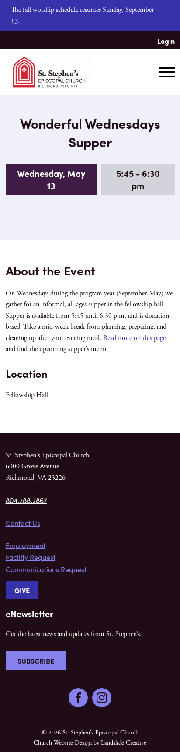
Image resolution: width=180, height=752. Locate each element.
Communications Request (46, 569)
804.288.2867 (26, 500)
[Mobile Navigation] (165, 72)
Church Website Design (63, 743)
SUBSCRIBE (35, 660)
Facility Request (30, 557)
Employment (25, 545)
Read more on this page (134, 338)
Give (22, 590)
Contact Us (23, 522)
